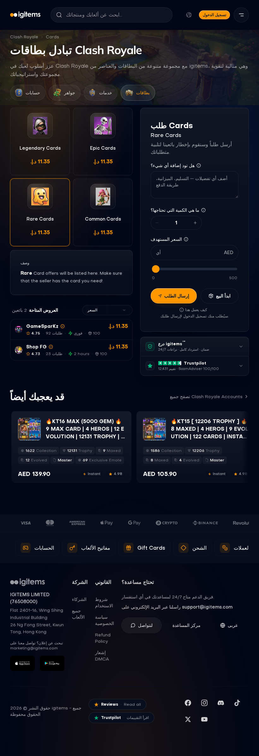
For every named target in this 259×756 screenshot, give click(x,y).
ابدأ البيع (223, 296)
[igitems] (25, 14)
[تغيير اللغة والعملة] (189, 15)
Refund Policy (103, 638)
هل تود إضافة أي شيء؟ (173, 165)
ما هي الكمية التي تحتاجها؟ (175, 210)
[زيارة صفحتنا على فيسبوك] (188, 703)
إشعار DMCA (102, 656)
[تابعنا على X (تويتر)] (188, 719)
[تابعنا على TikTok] (237, 703)
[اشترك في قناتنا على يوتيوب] (204, 719)
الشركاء (79, 599)
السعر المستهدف (166, 239)
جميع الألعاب (78, 614)
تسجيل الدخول (214, 14)
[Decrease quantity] (157, 222)
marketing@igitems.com (34, 648)
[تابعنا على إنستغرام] (204, 703)
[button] (71, 329)
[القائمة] (241, 14)
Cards (52, 37)
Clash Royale (24, 37)
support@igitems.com (207, 607)
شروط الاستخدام (104, 603)
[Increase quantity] (195, 222)
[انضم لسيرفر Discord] (220, 703)
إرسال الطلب (176, 296)
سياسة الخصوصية (104, 620)
